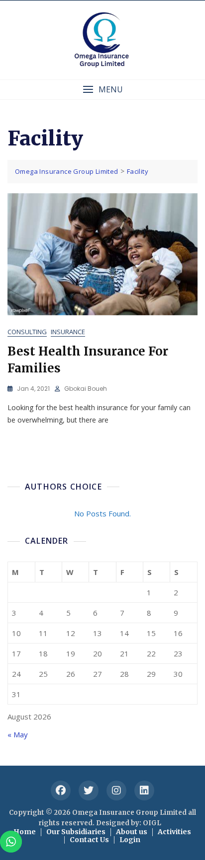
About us (131, 831)
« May (17, 734)
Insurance (68, 331)
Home (24, 831)
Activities (174, 831)
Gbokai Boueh (85, 388)
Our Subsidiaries (75, 831)
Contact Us (89, 839)
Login (129, 839)
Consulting (27, 331)
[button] (102, 89)
